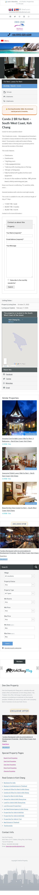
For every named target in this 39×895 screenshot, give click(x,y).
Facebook (9, 374)
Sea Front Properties (10, 761)
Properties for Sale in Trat (13, 819)
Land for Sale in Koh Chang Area (14, 802)
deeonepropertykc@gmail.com (19, 12)
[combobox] (19, 576)
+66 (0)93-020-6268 (21, 35)
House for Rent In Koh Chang (13, 796)
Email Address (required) (15, 239)
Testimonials (8, 825)
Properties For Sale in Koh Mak (14, 816)
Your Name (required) (14, 233)
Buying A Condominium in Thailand (15, 786)
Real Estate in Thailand (11, 822)
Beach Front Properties (10, 758)
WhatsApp (9, 383)
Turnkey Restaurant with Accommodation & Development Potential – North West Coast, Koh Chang (19, 739)
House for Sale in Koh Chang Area (15, 799)
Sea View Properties (10, 764)
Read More (3, 556)
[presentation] (1, 668)
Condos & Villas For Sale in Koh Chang (16, 792)
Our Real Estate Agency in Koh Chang (16, 809)
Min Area (9, 625)
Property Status (9, 581)
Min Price (7, 607)
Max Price (7, 616)
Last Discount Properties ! (12, 806)
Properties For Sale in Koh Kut (14, 812)
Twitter (8, 379)
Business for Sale (9, 783)
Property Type (9, 590)
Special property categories (12, 648)
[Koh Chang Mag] (19, 670)
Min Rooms (8, 599)
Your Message (11, 246)
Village (6, 573)
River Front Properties (10, 768)
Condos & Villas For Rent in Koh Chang (16, 789)
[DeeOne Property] (19, 26)
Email (8, 388)
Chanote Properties (9, 771)
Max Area (9, 633)
